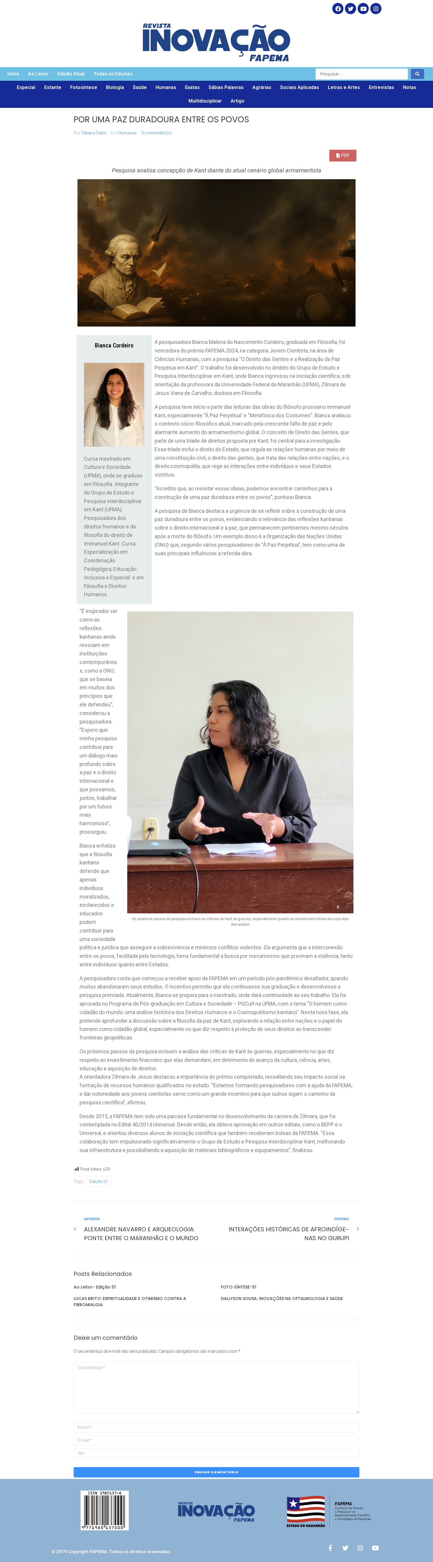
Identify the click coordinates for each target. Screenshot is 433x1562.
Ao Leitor (38, 74)
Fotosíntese (83, 87)
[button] (342, 156)
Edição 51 (99, 1181)
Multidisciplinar (205, 101)
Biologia (115, 87)
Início (13, 74)
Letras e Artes (344, 87)
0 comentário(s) (156, 133)
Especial (26, 87)
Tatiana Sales (93, 133)
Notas (409, 87)
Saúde (140, 87)
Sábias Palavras (226, 87)
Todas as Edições (113, 74)
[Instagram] (375, 8)
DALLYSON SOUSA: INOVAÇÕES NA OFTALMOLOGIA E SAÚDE (282, 1298)
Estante (52, 87)
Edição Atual (71, 74)
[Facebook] (337, 8)
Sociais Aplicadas (299, 87)
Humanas (166, 87)
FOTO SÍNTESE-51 (238, 1287)
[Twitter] (350, 8)
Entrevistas (381, 87)
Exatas (192, 87)
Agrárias (261, 87)
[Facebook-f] (330, 1548)
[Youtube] (375, 1548)
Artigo (237, 101)
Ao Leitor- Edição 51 (95, 1287)
